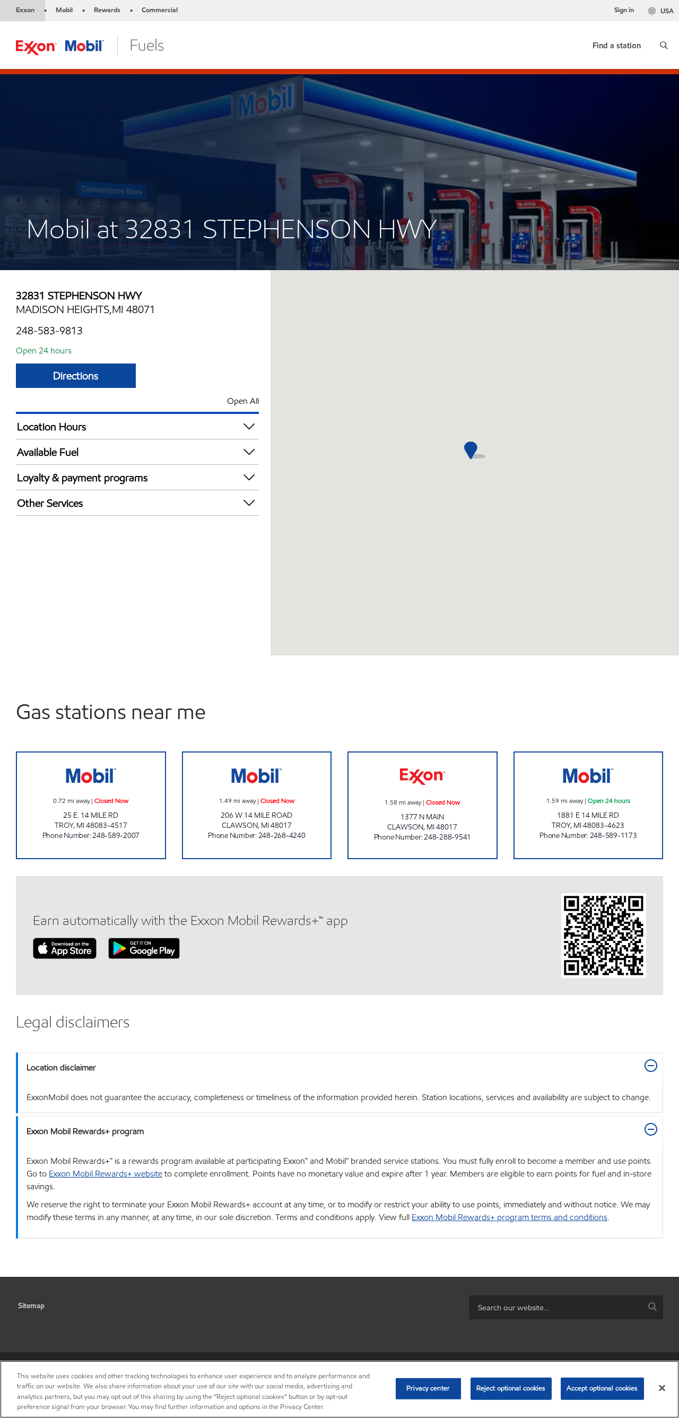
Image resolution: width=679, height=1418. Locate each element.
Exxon (25, 10)
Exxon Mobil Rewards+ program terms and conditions (509, 1217)
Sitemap (31, 1306)
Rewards (107, 10)
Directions (76, 376)
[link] (617, 43)
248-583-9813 (49, 331)
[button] (664, 45)
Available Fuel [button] (48, 452)
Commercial (160, 10)
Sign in (624, 10)
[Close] (662, 1387)
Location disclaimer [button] (61, 1067)
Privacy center (428, 1388)
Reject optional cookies (511, 1388)
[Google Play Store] (144, 947)
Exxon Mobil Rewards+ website (105, 1173)
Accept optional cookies (602, 1388)
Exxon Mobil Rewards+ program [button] (85, 1131)
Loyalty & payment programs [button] (82, 478)
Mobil (64, 10)
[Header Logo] (90, 44)
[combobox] (566, 1307)
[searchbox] (555, 1307)
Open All (243, 401)
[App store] (65, 947)
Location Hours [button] (51, 427)
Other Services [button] (50, 503)
